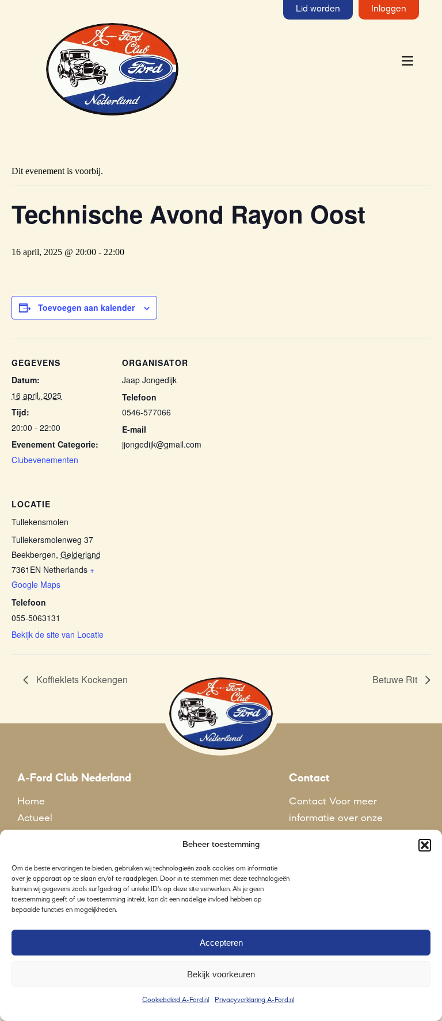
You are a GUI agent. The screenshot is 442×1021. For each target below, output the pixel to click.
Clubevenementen (45, 459)
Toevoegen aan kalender (86, 307)
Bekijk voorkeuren (221, 974)
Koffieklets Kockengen (81, 679)
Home (31, 801)
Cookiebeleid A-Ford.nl (175, 1000)
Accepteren (221, 942)
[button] (424, 845)
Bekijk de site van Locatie (58, 634)
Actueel (34, 818)
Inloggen (388, 9)
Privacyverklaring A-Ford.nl (254, 1000)
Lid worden (318, 9)
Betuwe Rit (396, 679)
